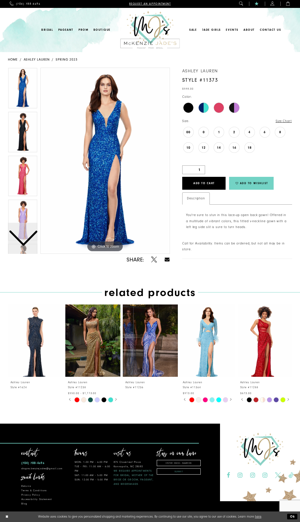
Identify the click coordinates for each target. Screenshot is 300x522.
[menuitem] (25, 4)
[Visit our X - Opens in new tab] (278, 475)
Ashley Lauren (37, 59)
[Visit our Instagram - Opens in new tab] (240, 475)
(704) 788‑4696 (33, 463)
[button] (241, 4)
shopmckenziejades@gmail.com (42, 468)
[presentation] (35, 340)
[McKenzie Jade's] (150, 30)
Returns (26, 486)
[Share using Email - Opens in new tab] (167, 259)
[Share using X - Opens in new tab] (154, 259)
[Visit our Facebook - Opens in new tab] (228, 475)
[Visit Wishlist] (257, 4)
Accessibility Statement (36, 499)
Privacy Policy (30, 495)
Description (196, 198)
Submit (179, 471)
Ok (292, 516)
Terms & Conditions (34, 490)
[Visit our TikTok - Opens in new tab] (291, 475)
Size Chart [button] (284, 121)
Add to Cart (204, 183)
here (258, 516)
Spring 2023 (66, 59)
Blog (24, 503)
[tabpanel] (105, 161)
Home (13, 59)
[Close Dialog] (7, 517)
